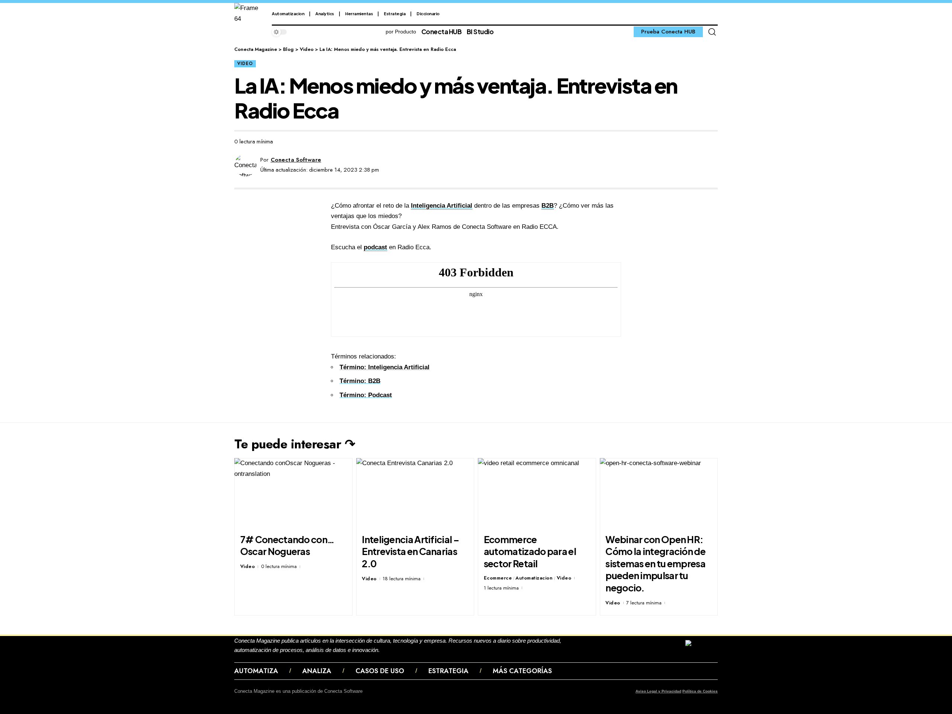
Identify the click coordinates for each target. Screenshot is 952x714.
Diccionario (428, 13)
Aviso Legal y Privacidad (658, 691)
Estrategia (394, 13)
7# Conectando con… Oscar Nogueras (287, 545)
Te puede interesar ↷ (294, 444)
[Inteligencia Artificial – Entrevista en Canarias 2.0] (415, 493)
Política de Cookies (700, 691)
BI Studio (480, 31)
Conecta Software (296, 160)
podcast (375, 247)
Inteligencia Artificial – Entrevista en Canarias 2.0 (410, 551)
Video (245, 63)
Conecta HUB (441, 31)
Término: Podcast (366, 395)
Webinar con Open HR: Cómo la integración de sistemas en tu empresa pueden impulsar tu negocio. (655, 563)
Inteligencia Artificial (441, 205)
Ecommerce (498, 577)
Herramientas (359, 13)
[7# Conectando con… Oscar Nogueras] (293, 493)
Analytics (324, 13)
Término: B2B (360, 380)
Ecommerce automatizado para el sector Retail (530, 551)
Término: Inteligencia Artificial (385, 367)
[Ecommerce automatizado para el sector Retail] (537, 493)
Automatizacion (288, 13)
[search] (712, 32)
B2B (547, 205)
